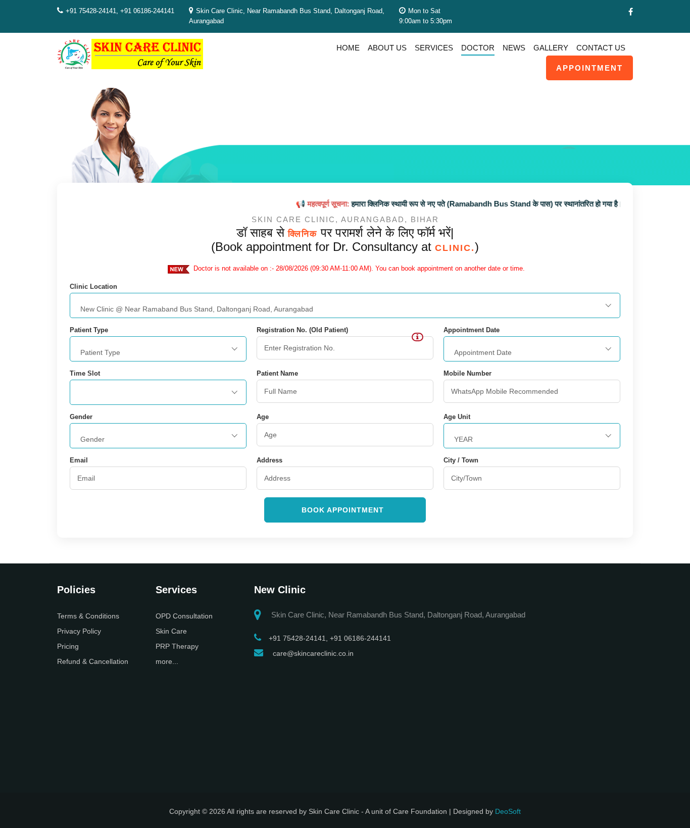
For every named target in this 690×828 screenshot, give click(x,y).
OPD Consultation (184, 616)
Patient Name (277, 374)
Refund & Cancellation (92, 661)
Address (269, 460)
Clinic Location (93, 287)
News (514, 47)
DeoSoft (508, 811)
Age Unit (456, 417)
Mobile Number (467, 374)
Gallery (550, 47)
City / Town (460, 460)
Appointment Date (471, 330)
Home (348, 47)
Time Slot (85, 374)
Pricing (68, 646)
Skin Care (171, 631)
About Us (387, 47)
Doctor (478, 47)
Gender (81, 417)
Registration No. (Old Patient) (302, 330)
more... (167, 661)
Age (263, 417)
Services (434, 47)
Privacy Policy (79, 631)
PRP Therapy (177, 646)
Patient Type (89, 330)
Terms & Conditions (88, 616)
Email (79, 460)
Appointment (589, 68)
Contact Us (600, 47)
